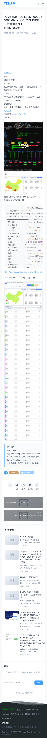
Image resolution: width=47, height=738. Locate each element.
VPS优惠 (19, 33)
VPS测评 (26, 33)
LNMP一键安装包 (32, 714)
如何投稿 (5, 714)
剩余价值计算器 (17, 714)
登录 (38, 683)
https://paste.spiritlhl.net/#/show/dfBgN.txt (23, 272)
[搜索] (37, 3)
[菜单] (43, 4)
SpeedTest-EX (19, 114)
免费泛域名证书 (32, 710)
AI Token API (7, 719)
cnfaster (14, 473)
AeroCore (27, 732)
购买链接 (8, 73)
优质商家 (20, 710)
